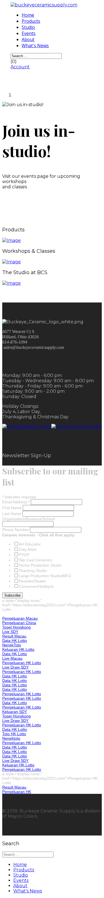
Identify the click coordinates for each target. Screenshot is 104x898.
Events (28, 33)
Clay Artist (27, 549)
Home (28, 15)
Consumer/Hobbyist (36, 586)
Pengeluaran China (19, 623)
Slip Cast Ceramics (35, 560)
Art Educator (30, 544)
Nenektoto (11, 738)
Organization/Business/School (28, 519)
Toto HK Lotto (14, 734)
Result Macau (14, 636)
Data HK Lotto (14, 640)
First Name (12, 508)
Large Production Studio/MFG (45, 576)
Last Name (12, 513)
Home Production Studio (40, 565)
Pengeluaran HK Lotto (21, 663)
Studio (28, 27)
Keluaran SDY (14, 711)
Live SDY (10, 631)
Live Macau (12, 658)
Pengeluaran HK (16, 791)
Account (20, 66)
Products (31, 21)
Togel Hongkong (16, 627)
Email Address (16, 502)
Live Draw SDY (15, 667)
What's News (35, 45)
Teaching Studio (33, 570)
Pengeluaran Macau (20, 618)
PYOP (24, 554)
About (28, 39)
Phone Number (16, 529)
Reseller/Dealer (32, 581)
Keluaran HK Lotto (18, 649)
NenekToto (11, 645)
